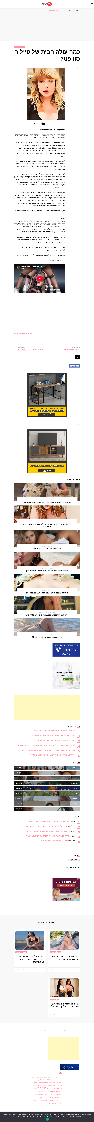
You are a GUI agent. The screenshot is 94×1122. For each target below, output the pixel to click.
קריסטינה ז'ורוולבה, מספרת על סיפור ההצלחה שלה (47, 615)
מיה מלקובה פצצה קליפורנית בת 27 (47, 637)
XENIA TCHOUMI (57, 1088)
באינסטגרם (56, 1091)
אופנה (47, 1088)
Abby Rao (41, 1077)
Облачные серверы (71, 1031)
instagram (56, 1080)
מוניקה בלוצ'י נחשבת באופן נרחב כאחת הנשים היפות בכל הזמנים (30, 959)
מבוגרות (46, 1097)
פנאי (57, 999)
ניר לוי (72, 826)
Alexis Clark (55, 1077)
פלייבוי (45, 1100)
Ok (47, 1119)
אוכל (51, 1088)
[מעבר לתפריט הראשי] (92, 4)
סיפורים (59, 1100)
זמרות (20, 333)
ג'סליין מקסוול (47, 1091)
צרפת (37, 1100)
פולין (49, 1100)
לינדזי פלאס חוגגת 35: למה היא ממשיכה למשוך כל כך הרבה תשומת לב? (44, 745)
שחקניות (53, 1103)
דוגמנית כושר (44, 568)
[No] (92, 1117)
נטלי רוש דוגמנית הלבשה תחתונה (54, 841)
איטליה (42, 1088)
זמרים (16, 333)
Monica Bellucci (52, 1085)
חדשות (50, 499)
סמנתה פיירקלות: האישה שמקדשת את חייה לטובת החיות (47, 502)
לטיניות (52, 1097)
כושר (55, 1097)
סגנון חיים (22, 46)
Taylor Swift (61, 260)
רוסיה (59, 1103)
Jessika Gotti (41, 1082)
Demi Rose (43, 1080)
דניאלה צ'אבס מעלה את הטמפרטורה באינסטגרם (47, 593)
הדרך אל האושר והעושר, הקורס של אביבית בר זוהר (46, 826)
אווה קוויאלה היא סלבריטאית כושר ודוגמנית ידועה (49, 821)
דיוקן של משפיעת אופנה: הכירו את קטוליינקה (56, 740)
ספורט (53, 1100)
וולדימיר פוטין (41, 1094)
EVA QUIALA (50, 1080)
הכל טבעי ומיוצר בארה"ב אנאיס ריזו (47, 549)
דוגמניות (44, 546)
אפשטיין (35, 1088)
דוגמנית (58, 1094)
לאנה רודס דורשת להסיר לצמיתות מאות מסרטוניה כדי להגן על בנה (47, 736)
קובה (33, 1100)
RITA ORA (59, 1085)
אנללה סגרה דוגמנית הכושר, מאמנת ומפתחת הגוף (47, 571)
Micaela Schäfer (42, 1085)
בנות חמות (54, 499)
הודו (46, 1094)
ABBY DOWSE (35, 1077)
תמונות (48, 1103)
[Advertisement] (47, 26)
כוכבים (16, 46)
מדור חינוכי (45, 499)
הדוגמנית (50, 1095)
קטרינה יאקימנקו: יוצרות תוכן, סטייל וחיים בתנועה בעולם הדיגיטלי (47, 750)
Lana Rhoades (56, 1082)
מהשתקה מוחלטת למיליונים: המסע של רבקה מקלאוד (52, 755)
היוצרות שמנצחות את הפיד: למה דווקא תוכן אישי (54, 731)
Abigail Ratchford (47, 1077)
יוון (58, 1097)
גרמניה (41, 1091)
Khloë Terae (48, 1082)
